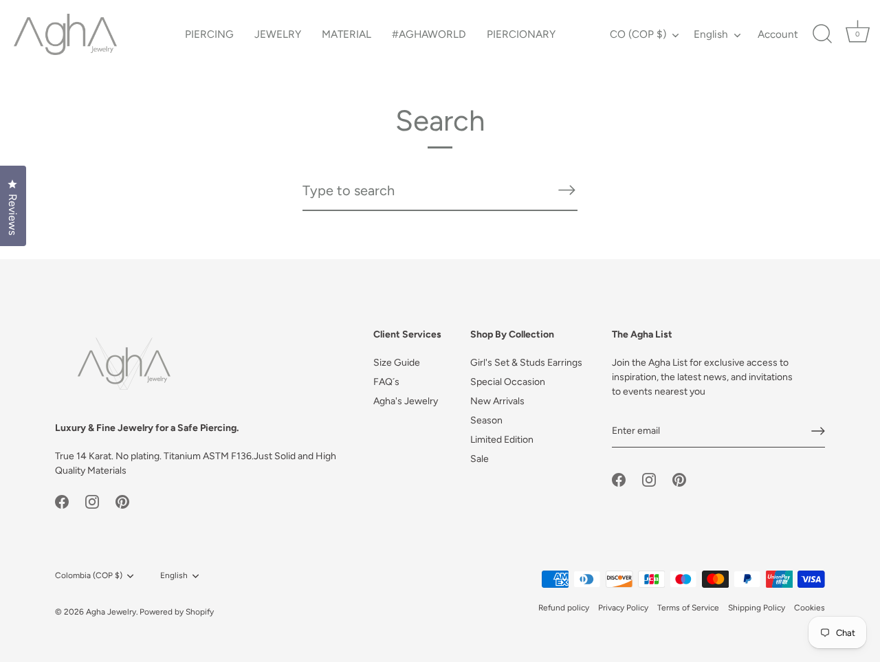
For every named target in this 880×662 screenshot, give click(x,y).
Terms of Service (688, 608)
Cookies (809, 608)
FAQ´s (386, 382)
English (711, 34)
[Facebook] (62, 501)
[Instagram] (92, 501)
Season (486, 420)
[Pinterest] (122, 501)
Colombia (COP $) (88, 575)
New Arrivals (497, 401)
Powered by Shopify (177, 612)
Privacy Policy (623, 608)
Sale (479, 459)
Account (778, 34)
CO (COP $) (638, 34)
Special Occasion (507, 382)
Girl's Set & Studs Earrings (526, 362)
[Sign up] (818, 431)
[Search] (822, 34)
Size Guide (396, 362)
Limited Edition (502, 439)
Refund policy (563, 608)
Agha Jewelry (111, 612)
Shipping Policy (756, 608)
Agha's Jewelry (405, 401)
